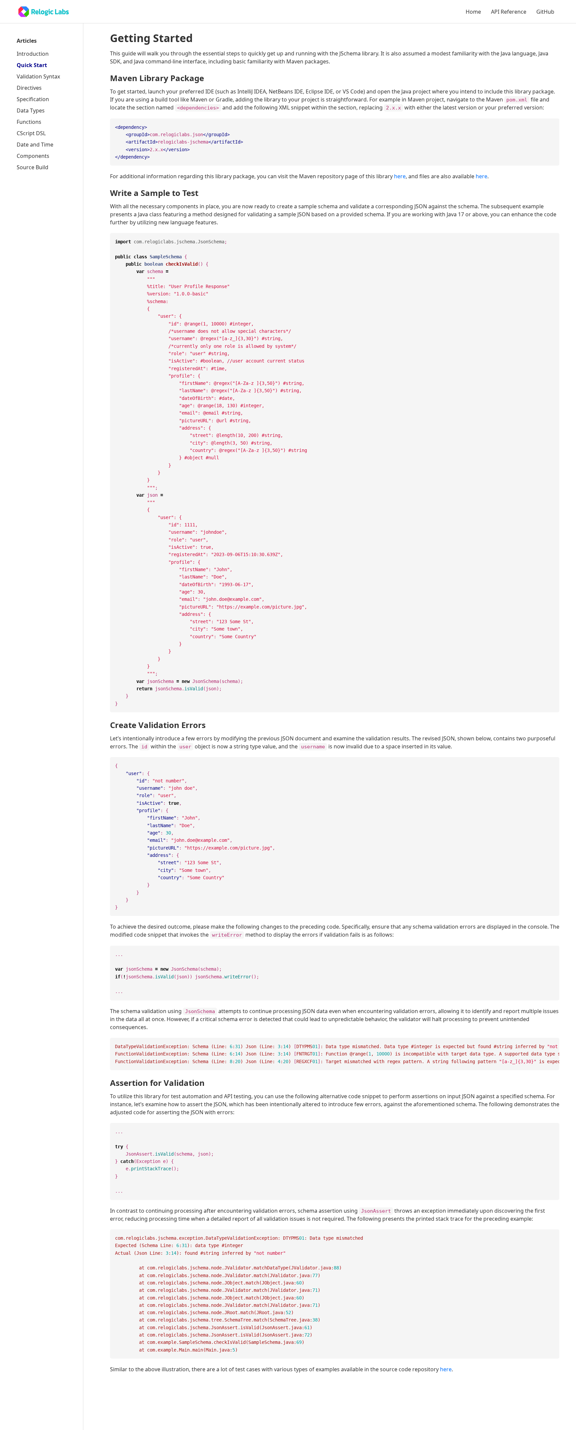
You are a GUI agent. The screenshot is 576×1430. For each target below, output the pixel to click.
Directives (29, 87)
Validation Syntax (38, 76)
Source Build (32, 167)
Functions (29, 122)
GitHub (545, 11)
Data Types (31, 110)
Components (33, 156)
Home (473, 11)
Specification (33, 99)
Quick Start (32, 65)
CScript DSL (31, 133)
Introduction (33, 53)
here (400, 176)
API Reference (508, 11)
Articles (27, 40)
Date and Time (35, 144)
